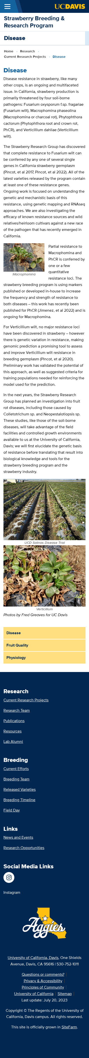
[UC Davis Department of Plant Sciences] (11, 877)
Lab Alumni (13, 741)
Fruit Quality (17, 645)
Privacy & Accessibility (43, 981)
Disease (13, 633)
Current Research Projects (25, 56)
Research (27, 51)
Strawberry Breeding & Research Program (34, 22)
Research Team (16, 710)
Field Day (11, 810)
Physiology (16, 657)
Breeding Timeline (19, 800)
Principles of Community (43, 987)
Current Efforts (16, 769)
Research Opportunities (23, 848)
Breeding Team (16, 779)
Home (8, 51)
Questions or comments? (43, 974)
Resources (12, 731)
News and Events (18, 837)
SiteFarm (69, 1027)
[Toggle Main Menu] (7, 6)
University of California (33, 994)
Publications (13, 721)
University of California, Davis (33, 957)
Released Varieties (19, 789)
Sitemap (65, 994)
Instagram (11, 892)
